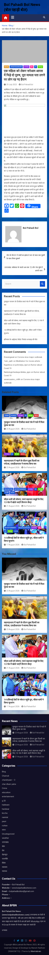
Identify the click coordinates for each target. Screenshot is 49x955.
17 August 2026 (12, 545)
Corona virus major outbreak (30, 357)
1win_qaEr (8, 361)
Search (42, 284)
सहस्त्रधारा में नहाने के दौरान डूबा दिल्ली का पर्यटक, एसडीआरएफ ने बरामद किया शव (28, 739)
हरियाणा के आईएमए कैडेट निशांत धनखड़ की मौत (20, 339)
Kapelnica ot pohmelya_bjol (16, 365)
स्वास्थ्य (36, 415)
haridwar (5, 809)
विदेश (4, 863)
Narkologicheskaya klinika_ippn (17, 372)
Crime (7, 415)
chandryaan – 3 (8, 780)
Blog (6, 67)
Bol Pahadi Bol (27, 84)
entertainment (20, 489)
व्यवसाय (12, 492)
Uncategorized (16, 67)
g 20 (4, 801)
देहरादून (40, 67)
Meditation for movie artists (28, 361)
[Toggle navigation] (12, 17)
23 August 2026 (12, 429)
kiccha (4, 813)
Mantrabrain (36, 951)
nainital (5, 817)
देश (35, 67)
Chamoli (5, 776)
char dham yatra (9, 784)
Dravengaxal (9, 357)
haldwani (5, 805)
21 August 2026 (12, 506)
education (9, 489)
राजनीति (7, 492)
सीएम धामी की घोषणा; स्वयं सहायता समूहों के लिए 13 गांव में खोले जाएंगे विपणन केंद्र (28, 751)
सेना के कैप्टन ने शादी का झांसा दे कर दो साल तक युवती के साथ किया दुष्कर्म (26, 257)
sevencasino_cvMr (12, 379)
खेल (32, 67)
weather (5, 838)
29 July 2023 (11, 84)
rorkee (13, 415)
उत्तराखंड (26, 67)
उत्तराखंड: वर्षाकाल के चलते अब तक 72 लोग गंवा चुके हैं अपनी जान (23, 269)
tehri (4, 830)
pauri (4, 821)
